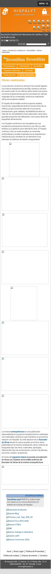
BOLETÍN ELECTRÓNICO (34, 496)
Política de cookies (11, 556)
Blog (3, 40)
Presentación (9, 66)
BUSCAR (22, 44)
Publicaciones (10, 75)
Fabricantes (24, 66)
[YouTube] (39, 29)
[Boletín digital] (48, 31)
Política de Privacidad (35, 551)
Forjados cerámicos (12, 70)
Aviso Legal (18, 551)
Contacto (13, 40)
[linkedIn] (39, 23)
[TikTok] (35, 29)
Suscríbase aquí (14, 499)
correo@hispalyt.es (25, 566)
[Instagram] (44, 23)
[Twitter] (35, 23)
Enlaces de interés (29, 556)
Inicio (4, 50)
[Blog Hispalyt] (44, 31)
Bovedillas (31, 50)
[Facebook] (30, 23)
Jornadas (29, 70)
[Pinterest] (48, 23)
